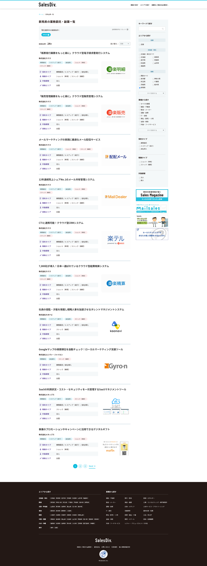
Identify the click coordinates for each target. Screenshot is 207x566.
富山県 (69, 507)
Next (91, 466)
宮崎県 (80, 523)
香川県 (85, 519)
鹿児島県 (86, 523)
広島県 (69, 519)
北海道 (143, 57)
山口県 (74, 519)
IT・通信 (108, 511)
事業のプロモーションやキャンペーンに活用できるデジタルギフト (74, 429)
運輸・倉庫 (109, 506)
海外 (52, 528)
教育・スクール (130, 519)
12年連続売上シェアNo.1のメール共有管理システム (67, 179)
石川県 (74, 507)
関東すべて (144, 76)
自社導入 (144, 149)
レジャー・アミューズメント (134, 523)
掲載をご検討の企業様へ (160, 5)
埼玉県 (143, 81)
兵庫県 (58, 515)
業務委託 (144, 143)
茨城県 (143, 84)
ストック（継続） (147, 165)
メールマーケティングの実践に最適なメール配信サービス (69, 139)
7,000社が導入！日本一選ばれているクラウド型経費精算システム (74, 266)
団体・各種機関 (148, 519)
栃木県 (156, 84)
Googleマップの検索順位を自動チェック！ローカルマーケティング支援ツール (81, 349)
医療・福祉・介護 (130, 515)
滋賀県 (69, 515)
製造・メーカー (111, 502)
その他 (145, 523)
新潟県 (58, 507)
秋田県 (143, 63)
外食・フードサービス (113, 523)
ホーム (41, 14)
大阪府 (53, 515)
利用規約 (114, 547)
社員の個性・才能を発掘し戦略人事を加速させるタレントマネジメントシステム (81, 309)
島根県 (58, 519)
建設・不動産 (110, 498)
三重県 (69, 511)
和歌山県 (81, 515)
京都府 (63, 515)
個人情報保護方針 (124, 547)
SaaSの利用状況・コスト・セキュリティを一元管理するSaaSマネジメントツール (82, 389)
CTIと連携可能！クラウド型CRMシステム (61, 222)
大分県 (74, 523)
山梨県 (53, 507)
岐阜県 (58, 511)
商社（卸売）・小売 (112, 515)
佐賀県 (58, 523)
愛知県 (53, 511)
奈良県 (74, 515)
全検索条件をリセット (119, 29)
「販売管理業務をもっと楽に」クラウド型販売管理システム (71, 96)
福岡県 (53, 523)
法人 (142, 177)
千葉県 (156, 81)
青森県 (156, 57)
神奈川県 (157, 79)
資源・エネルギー (149, 498)
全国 (142, 44)
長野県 (63, 507)
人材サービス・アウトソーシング (153, 506)
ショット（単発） (147, 162)
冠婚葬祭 (127, 511)
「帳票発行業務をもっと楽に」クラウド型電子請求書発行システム (74, 53)
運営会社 (97, 547)
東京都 (143, 79)
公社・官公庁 (147, 515)
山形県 (156, 63)
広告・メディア (129, 506)
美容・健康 (128, 502)
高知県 (96, 519)
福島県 (143, 66)
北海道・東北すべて (147, 54)
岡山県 (63, 519)
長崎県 (63, 523)
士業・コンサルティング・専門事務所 (155, 502)
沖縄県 (92, 523)
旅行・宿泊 (128, 498)
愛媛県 (91, 519)
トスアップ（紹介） (147, 146)
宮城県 (156, 60)
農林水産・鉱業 (148, 511)
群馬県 (143, 87)
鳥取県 (53, 519)
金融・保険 (109, 519)
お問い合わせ (105, 547)
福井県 (80, 507)
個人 (142, 180)
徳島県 (80, 519)
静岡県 (63, 511)
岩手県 (143, 60)
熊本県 (69, 523)
